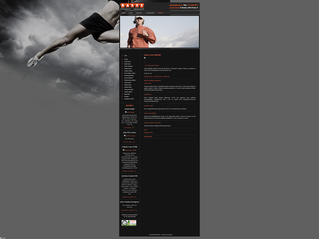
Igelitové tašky (127, 84)
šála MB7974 (147, 94)
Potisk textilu (127, 64)
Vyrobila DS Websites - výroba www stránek (160, 234)
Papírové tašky (128, 87)
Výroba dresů (127, 61)
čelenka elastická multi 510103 (152, 122)
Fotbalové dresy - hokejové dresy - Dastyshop (156, 76)
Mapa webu (127, 94)
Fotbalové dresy (148, 132)
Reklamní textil (127, 68)
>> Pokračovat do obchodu (151, 65)
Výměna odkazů (128, 91)
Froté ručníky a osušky (129, 73)
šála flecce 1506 (148, 105)
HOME (123, 13)
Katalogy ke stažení (129, 98)
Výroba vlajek (127, 82)
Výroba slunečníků (128, 89)
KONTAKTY (139, 13)
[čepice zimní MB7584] (144, 58)
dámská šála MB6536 (150, 113)
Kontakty (126, 96)
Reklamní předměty (129, 75)
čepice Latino (147, 83)
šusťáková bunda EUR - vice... (129, 197)
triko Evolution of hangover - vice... (129, 210)
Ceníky (126, 59)
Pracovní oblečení (128, 78)
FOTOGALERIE (150, 13)
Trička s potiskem (128, 66)
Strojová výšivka (128, 71)
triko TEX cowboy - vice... (129, 142)
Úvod (125, 55)
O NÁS (130, 13)
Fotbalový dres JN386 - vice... (129, 171)
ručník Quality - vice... (129, 127)
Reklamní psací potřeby (130, 80)
